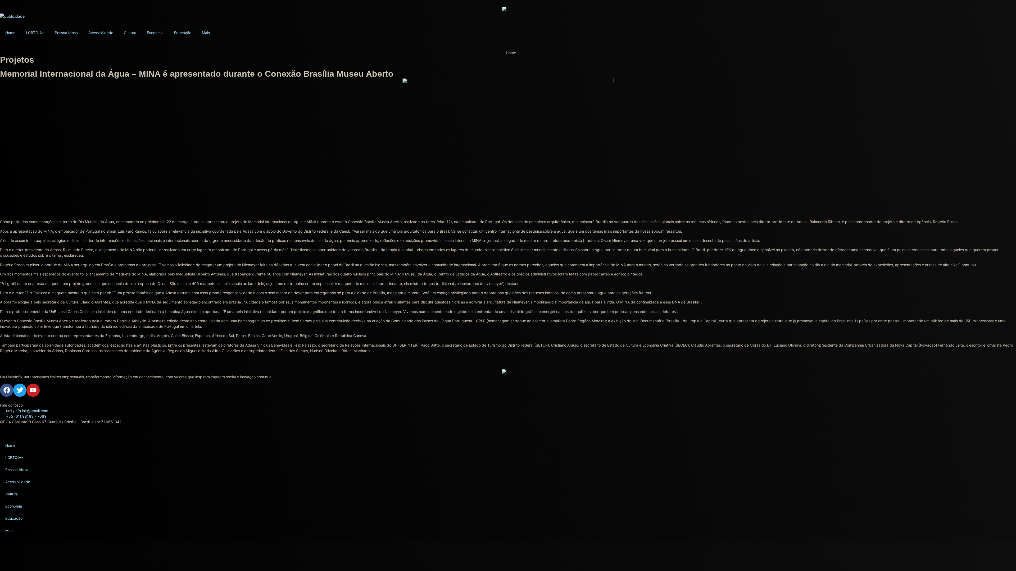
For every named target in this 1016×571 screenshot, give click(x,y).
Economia (155, 32)
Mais (206, 32)
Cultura (130, 32)
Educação (182, 32)
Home (10, 32)
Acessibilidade (100, 32)
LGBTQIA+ (35, 32)
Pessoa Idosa (66, 32)
